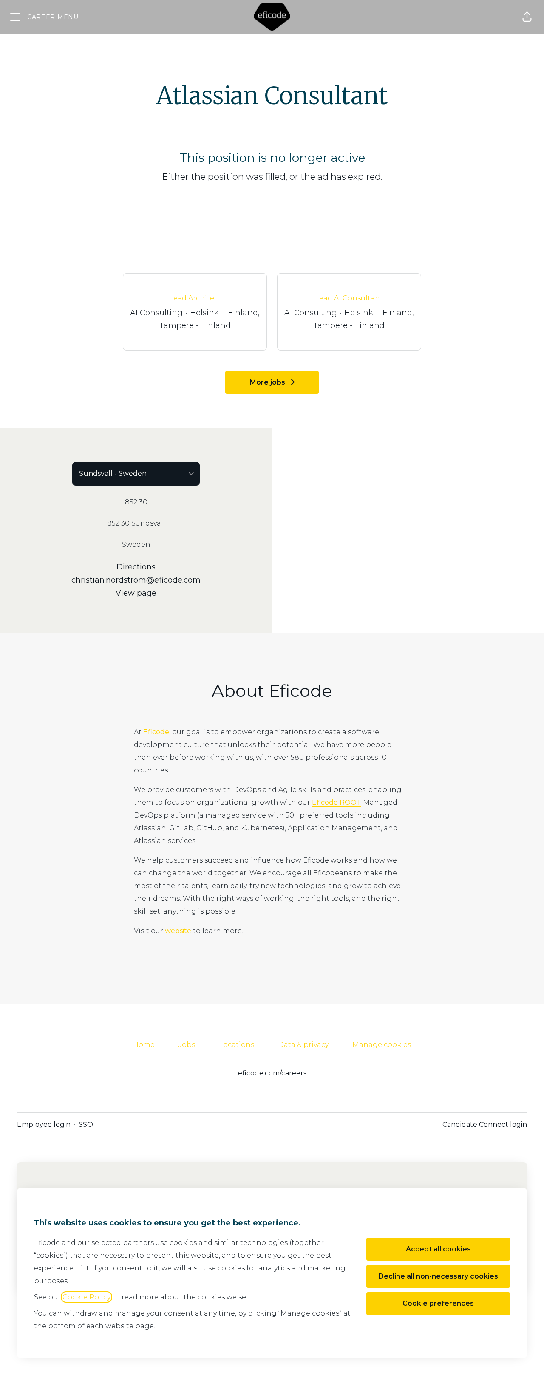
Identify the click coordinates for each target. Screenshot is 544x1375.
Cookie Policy (86, 1297)
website (179, 931)
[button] (527, 17)
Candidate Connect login (484, 1124)
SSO (86, 1124)
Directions (136, 567)
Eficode (156, 732)
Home (144, 1045)
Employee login (44, 1124)
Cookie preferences (438, 1303)
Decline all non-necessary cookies (438, 1276)
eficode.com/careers (272, 1073)
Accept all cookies (438, 1249)
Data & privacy (303, 1045)
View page (136, 593)
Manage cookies (381, 1045)
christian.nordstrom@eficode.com (136, 580)
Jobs (186, 1045)
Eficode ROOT (336, 802)
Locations (236, 1045)
